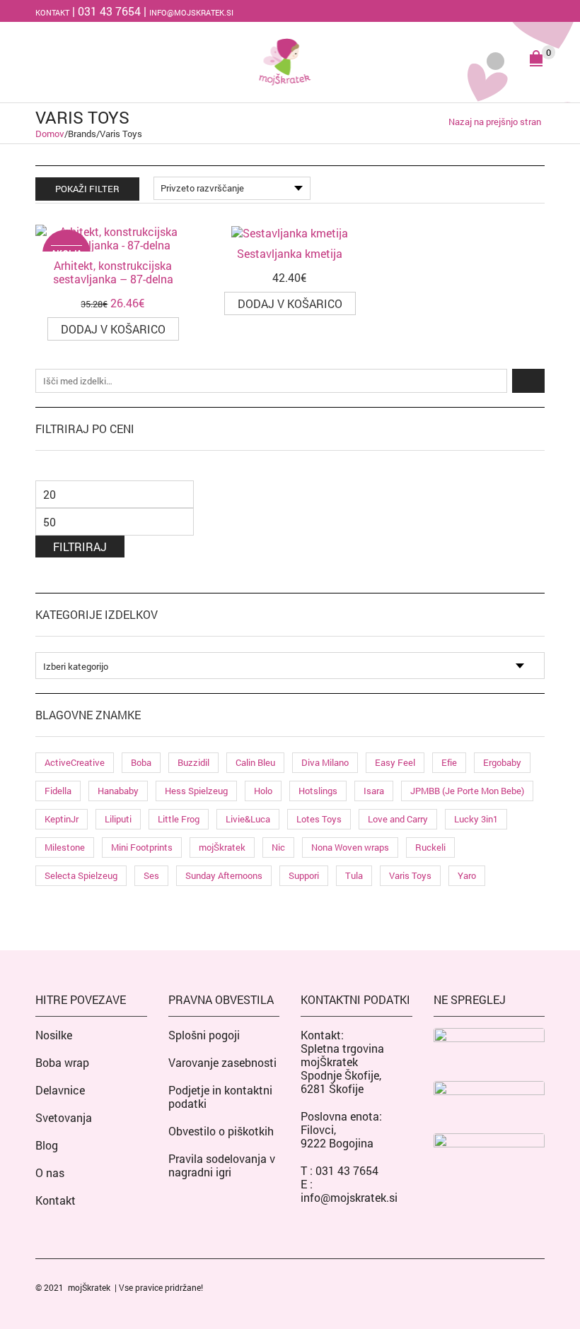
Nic (278, 847)
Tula (354, 875)
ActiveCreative (75, 762)
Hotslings (317, 790)
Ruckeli (430, 847)
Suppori (304, 875)
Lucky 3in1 (476, 819)
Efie (449, 762)
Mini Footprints (142, 847)
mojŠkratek (222, 847)
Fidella (58, 790)
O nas (49, 1172)
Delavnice (60, 1089)
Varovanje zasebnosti (222, 1062)
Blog (46, 1145)
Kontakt (52, 12)
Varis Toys (410, 875)
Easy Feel (395, 762)
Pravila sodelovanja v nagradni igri (221, 1165)
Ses (151, 875)
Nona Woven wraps (350, 847)
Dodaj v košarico (113, 328)
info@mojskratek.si (191, 12)
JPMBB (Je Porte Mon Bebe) (467, 790)
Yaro (467, 875)
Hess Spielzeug (196, 790)
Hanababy (118, 790)
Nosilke (53, 1034)
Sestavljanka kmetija (289, 253)
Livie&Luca (248, 819)
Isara (374, 790)
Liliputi (118, 819)
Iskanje (528, 381)
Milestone (65, 847)
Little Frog (178, 819)
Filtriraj (80, 546)
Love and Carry (398, 819)
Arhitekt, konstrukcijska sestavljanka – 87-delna (113, 272)
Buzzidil (193, 762)
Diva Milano (325, 762)
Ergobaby (502, 762)
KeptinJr (62, 819)
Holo (263, 790)
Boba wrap (62, 1062)
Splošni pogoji (204, 1034)
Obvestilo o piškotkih (221, 1130)
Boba (141, 762)
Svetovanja (63, 1117)
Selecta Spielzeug (81, 875)
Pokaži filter (87, 188)
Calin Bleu (255, 762)
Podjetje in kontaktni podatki (220, 1096)
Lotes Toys (319, 819)
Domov (49, 133)
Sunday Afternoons (223, 875)
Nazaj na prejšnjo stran (494, 122)
